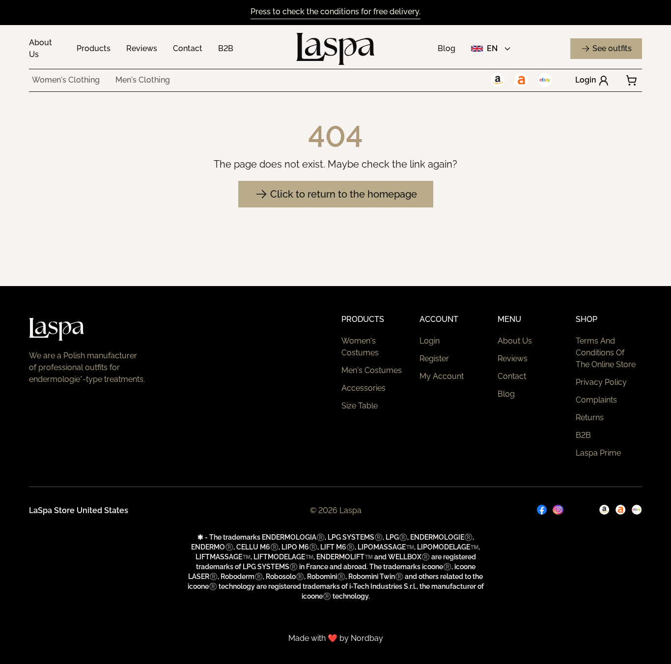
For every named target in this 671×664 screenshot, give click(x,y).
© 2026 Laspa (336, 510)
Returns (590, 417)
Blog (446, 48)
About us (515, 341)
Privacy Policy (601, 382)
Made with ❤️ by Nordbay (335, 638)
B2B (225, 48)
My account (441, 376)
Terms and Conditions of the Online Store (606, 352)
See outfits (612, 48)
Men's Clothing (142, 80)
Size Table (359, 405)
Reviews (141, 48)
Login (585, 80)
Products (94, 48)
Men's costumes (371, 370)
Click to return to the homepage (343, 194)
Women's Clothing (66, 80)
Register (434, 358)
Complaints (596, 399)
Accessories (363, 388)
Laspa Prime (598, 453)
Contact (187, 48)
